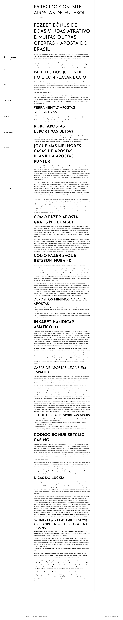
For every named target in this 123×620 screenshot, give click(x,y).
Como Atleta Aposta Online (41, 459)
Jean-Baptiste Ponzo (40, 616)
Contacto (7, 148)
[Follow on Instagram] (10, 188)
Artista (6, 116)
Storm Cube (7, 100)
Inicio (5, 69)
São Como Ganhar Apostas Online (42, 92)
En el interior (8, 132)
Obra (5, 85)
